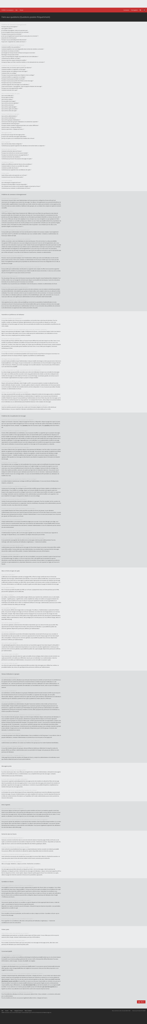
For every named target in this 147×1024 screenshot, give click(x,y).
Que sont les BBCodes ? (8, 95)
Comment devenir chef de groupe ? (11, 123)
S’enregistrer (134, 10)
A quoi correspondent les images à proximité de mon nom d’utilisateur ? (20, 56)
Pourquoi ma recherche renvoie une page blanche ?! (15, 155)
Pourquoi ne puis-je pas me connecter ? (12, 34)
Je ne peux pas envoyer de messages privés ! (13, 134)
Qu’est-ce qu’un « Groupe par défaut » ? (12, 127)
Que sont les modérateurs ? (9, 118)
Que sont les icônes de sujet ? (9, 110)
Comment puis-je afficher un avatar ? (11, 58)
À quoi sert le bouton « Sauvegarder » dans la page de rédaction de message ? (22, 86)
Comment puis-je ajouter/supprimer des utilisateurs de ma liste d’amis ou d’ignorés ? (23, 145)
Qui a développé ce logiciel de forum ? (11, 182)
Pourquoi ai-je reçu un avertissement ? (11, 82)
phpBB (14, 366)
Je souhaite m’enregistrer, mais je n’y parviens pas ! (15, 30)
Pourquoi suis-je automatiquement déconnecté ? (14, 40)
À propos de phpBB (23, 961)
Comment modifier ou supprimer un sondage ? (14, 77)
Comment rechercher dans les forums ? (12, 151)
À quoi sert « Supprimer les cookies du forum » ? (14, 41)
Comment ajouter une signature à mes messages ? (15, 71)
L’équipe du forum (18, 1010)
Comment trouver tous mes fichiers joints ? (12, 177)
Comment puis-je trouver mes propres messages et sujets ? (17, 158)
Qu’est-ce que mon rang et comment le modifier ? (14, 60)
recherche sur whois (40, 977)
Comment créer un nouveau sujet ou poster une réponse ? (17, 67)
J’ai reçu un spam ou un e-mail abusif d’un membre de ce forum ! (18, 138)
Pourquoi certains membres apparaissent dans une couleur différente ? (20, 125)
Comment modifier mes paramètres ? (11, 47)
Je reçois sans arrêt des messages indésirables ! (14, 136)
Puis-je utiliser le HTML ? (8, 97)
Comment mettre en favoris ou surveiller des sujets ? (15, 166)
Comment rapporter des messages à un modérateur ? (15, 84)
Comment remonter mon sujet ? (10, 90)
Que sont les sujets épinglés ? (9, 107)
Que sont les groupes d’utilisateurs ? (11, 120)
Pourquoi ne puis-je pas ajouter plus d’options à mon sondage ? (18, 75)
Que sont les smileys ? (7, 99)
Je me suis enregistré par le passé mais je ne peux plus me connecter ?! (20, 36)
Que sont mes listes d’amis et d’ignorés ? (12, 144)
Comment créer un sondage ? (9, 73)
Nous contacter (28, 1010)
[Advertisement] (73, 4)
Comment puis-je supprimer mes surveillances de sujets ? (16, 170)
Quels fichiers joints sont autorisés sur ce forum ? (14, 175)
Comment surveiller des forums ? (10, 168)
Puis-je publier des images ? (9, 101)
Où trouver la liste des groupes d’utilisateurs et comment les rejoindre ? (20, 121)
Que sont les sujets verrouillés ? (10, 109)
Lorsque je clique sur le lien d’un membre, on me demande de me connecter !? (23, 62)
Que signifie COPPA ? (7, 28)
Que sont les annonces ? (8, 105)
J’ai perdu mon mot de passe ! (9, 38)
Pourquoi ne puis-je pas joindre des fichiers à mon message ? (17, 81)
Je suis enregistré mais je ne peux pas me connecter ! (15, 32)
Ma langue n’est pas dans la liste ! (10, 54)
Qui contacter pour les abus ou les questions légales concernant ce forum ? (21, 186)
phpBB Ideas (20, 968)
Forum (21, 10)
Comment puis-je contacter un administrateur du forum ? (16, 188)
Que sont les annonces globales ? (10, 103)
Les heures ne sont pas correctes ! (10, 51)
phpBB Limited (42, 957)
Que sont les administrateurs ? (9, 116)
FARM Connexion (7, 10)
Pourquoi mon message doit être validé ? (12, 88)
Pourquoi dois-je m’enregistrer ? (10, 26)
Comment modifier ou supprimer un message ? (14, 69)
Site (16, 10)
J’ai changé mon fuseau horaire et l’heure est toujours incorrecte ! (18, 53)
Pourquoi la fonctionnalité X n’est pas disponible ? (14, 184)
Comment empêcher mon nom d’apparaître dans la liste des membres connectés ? (23, 49)
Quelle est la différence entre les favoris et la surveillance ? (17, 164)
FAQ (11, 1010)
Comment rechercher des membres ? (11, 157)
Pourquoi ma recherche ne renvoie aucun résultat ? (15, 153)
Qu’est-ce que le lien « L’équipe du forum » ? (13, 129)
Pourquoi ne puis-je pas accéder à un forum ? (13, 79)
